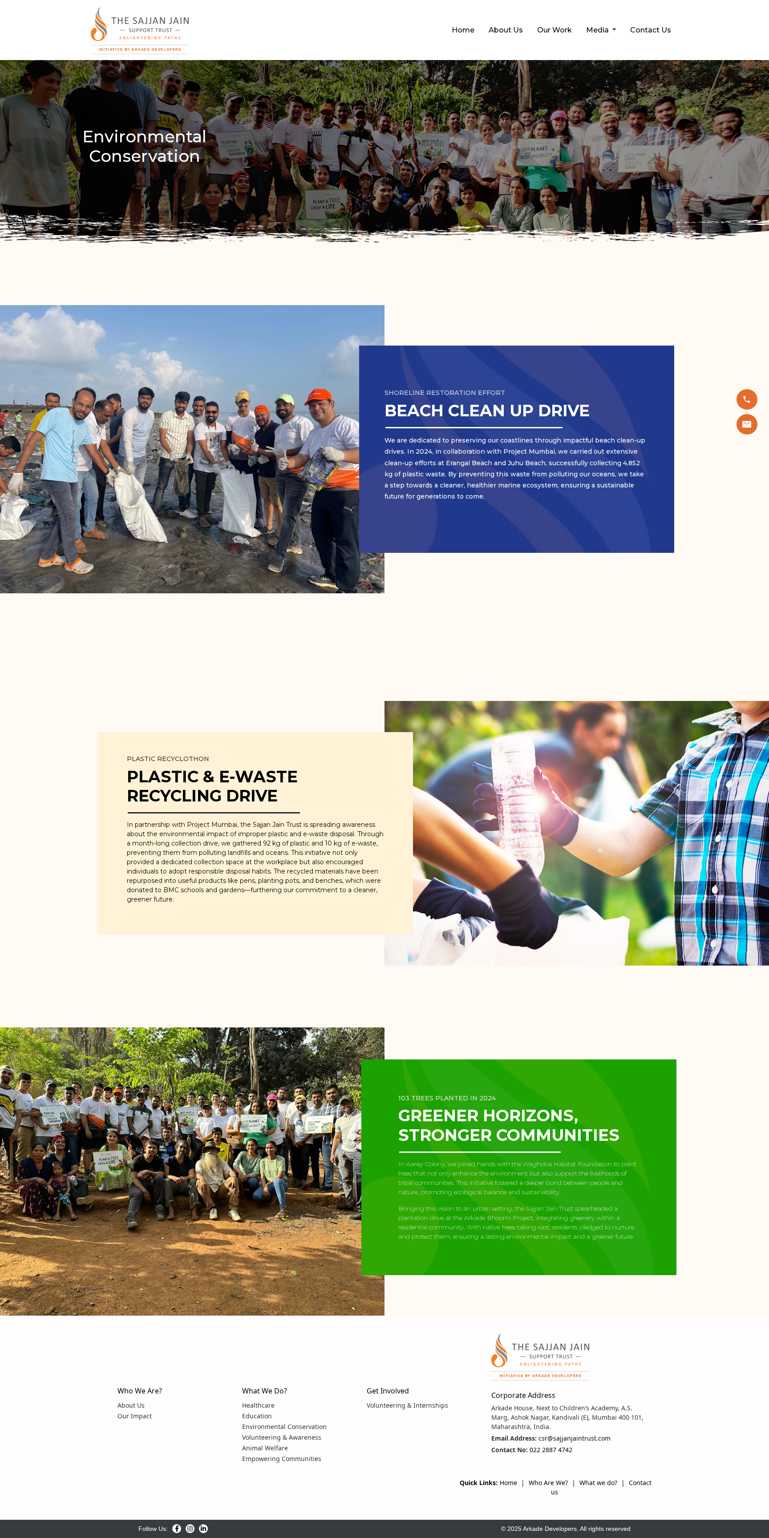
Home (463, 30)
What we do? (598, 1482)
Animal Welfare (265, 1448)
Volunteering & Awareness (281, 1437)
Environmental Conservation (284, 1426)
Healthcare (258, 1405)
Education (257, 1416)
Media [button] (598, 30)
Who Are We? (548, 1482)
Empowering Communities (281, 1458)
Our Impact (134, 1416)
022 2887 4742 (550, 1449)
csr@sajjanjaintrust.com (574, 1438)
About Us (506, 30)
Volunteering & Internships (407, 1405)
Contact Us (650, 30)
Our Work (554, 30)
